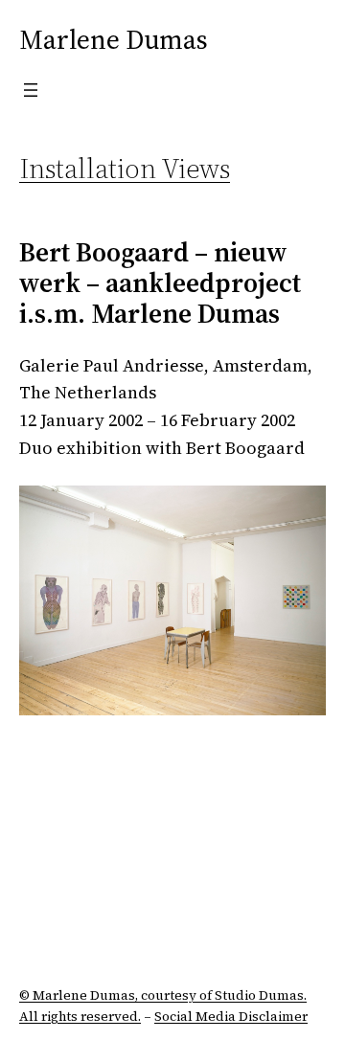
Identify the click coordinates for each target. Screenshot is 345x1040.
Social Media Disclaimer (231, 1016)
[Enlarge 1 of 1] (300, 510)
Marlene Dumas (113, 39)
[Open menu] (30, 90)
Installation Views (124, 168)
